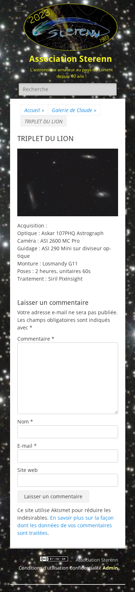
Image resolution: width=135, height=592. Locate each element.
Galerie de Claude (74, 110)
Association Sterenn (70, 59)
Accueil (34, 110)
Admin (110, 568)
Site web (27, 470)
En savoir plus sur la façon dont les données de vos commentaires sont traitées (65, 525)
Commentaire (35, 338)
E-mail (27, 445)
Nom (25, 421)
